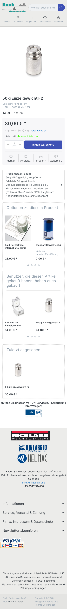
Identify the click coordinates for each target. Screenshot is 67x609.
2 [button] (32, 265)
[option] (33, 61)
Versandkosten (38, 130)
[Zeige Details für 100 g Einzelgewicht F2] (49, 306)
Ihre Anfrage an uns (33, 482)
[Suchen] (61, 7)
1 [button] (28, 265)
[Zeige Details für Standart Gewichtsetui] (49, 228)
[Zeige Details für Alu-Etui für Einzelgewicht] (18, 306)
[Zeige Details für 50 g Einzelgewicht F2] (18, 370)
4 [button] (39, 265)
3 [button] (35, 265)
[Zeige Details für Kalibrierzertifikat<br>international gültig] (18, 228)
